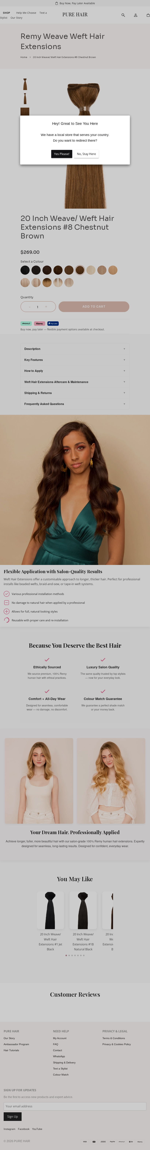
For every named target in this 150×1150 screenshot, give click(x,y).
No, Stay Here (86, 154)
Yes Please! (61, 154)
